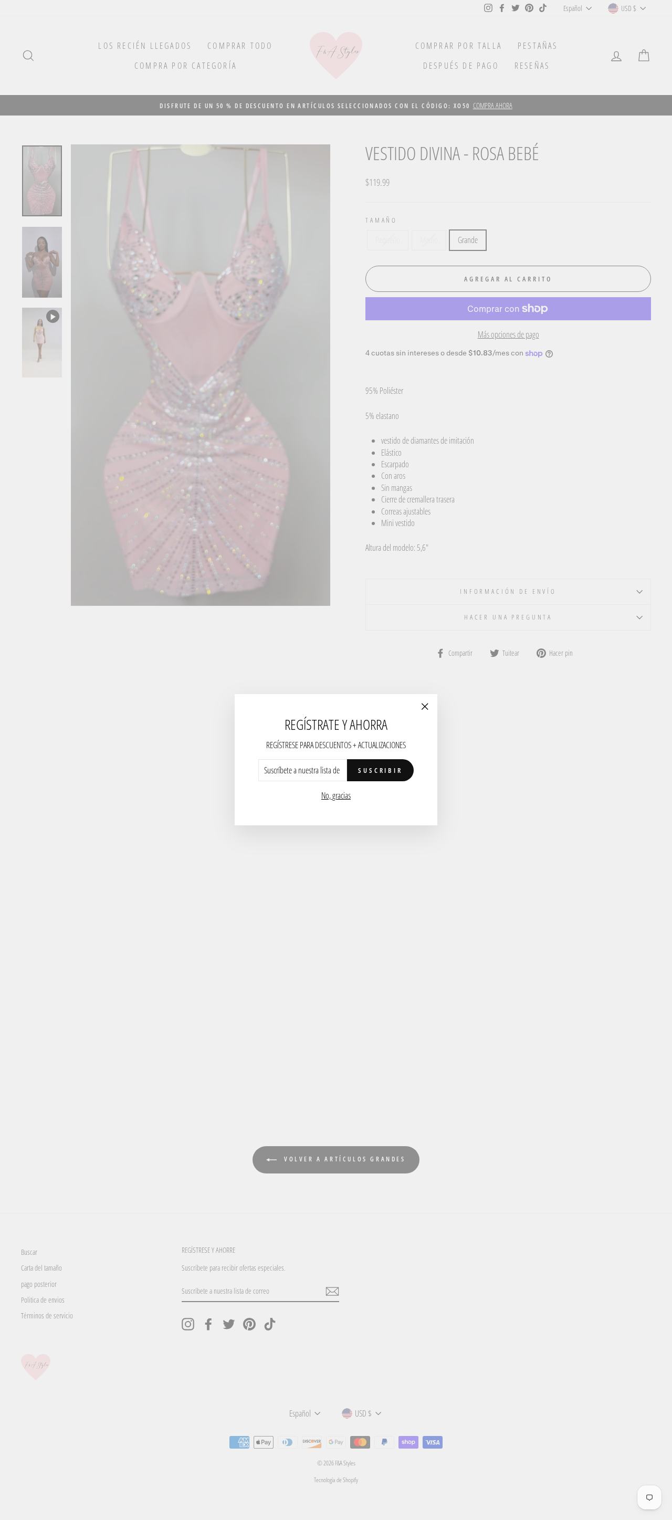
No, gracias (336, 796)
